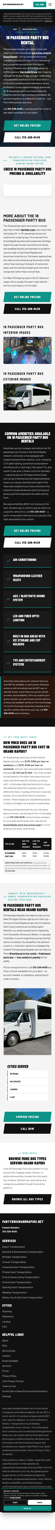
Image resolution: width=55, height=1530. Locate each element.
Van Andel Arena (28, 71)
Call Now (40, 4)
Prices (5, 1370)
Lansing (13, 1089)
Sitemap (6, 1396)
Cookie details (15, 1497)
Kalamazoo (15, 1081)
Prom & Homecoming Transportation (20, 1277)
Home (15, 29)
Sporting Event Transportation (17, 1287)
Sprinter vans (28, 229)
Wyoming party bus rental (22, 953)
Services (6, 1365)
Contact (6, 1355)
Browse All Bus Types (27, 1199)
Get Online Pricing (27, 125)
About (5, 1340)
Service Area (8, 1350)
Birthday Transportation (14, 1256)
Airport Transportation (13, 1246)
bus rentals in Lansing (28, 957)
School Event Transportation (16, 1282)
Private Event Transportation (17, 1272)
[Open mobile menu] (50, 4)
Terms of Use (9, 1386)
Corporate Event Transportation (18, 1267)
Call (27, 137)
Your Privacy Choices (13, 1381)
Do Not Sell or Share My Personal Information (24, 1391)
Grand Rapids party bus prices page (22, 824)
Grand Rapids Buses (30, 29)
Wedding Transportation (14, 1292)
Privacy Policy (9, 1375)
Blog (4, 1345)
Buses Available (10, 1360)
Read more (48, 21)
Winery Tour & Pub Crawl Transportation (22, 1297)
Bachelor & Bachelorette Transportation (22, 1251)
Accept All (27, 1508)
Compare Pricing (27, 1116)
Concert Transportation (14, 1262)
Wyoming (14, 1073)
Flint (12, 1097)
